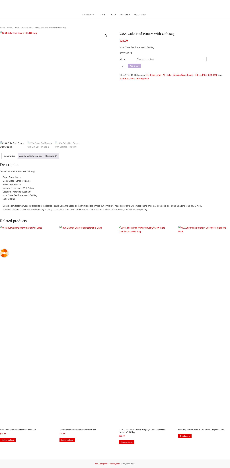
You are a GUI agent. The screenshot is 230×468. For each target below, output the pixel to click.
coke (132, 78)
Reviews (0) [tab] (51, 155)
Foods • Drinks (13, 27)
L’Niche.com (88, 15)
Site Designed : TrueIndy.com (107, 463)
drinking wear (142, 78)
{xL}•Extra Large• (154, 74)
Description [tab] (9, 155)
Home (2, 27)
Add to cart (134, 65)
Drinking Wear (27, 27)
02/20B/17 (124, 78)
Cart (113, 15)
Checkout (125, 15)
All (164, 74)
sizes (122, 59)
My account (140, 15)
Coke (169, 74)
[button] (105, 35)
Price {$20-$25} (209, 74)
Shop (102, 15)
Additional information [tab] (30, 155)
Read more (185, 436)
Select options (8, 440)
